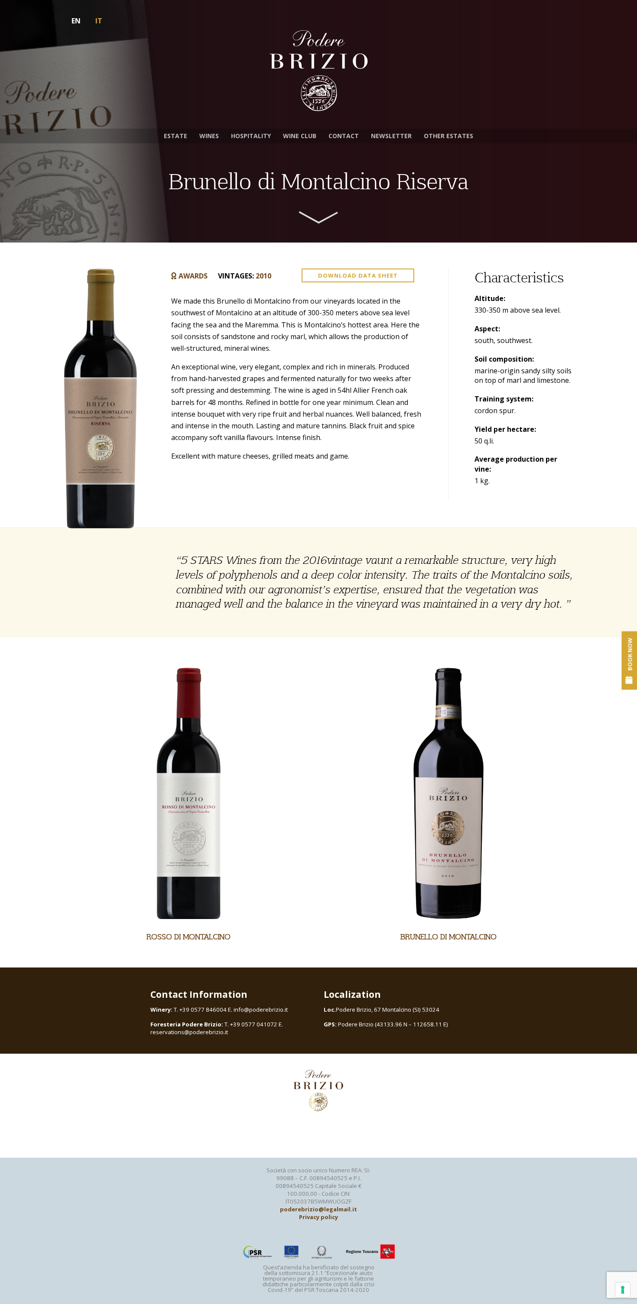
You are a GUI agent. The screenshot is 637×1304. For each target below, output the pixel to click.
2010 (263, 276)
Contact (343, 136)
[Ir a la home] (318, 71)
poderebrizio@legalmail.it (318, 1209)
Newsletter (391, 136)
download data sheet (358, 275)
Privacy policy (318, 1217)
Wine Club (299, 136)
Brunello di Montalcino (448, 936)
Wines (209, 136)
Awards (193, 276)
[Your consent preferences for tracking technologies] (622, 1289)
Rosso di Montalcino (188, 936)
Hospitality (251, 136)
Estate (175, 136)
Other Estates (448, 136)
